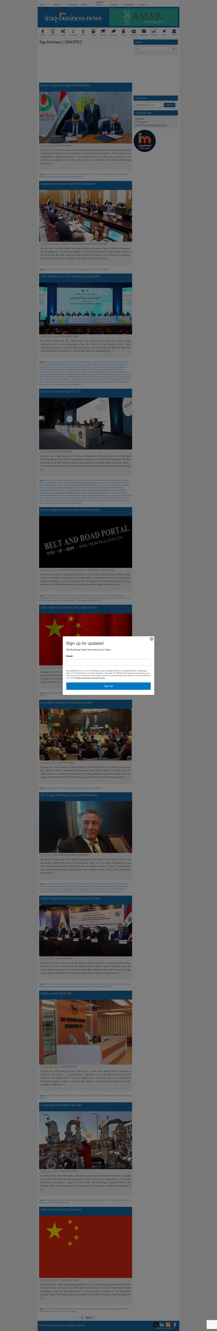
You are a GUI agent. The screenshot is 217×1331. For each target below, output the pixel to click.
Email (69, 656)
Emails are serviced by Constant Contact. (90, 678)
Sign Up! (108, 686)
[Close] (151, 639)
